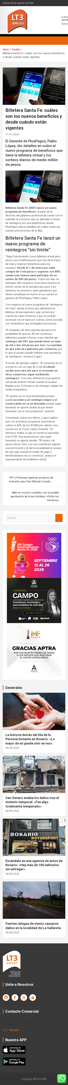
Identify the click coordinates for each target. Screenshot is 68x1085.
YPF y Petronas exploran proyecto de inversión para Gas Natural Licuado (31, 479)
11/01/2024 (12, 134)
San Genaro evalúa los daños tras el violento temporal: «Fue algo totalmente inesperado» (32, 802)
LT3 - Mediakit (11, 1030)
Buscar (59, 518)
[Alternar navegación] (7, 40)
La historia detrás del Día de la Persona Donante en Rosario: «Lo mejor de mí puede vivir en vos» (30, 739)
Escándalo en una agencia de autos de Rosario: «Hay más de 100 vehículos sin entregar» (34, 865)
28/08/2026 (12, 747)
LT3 (44, 1079)
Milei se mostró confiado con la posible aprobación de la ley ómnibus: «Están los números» (35, 496)
